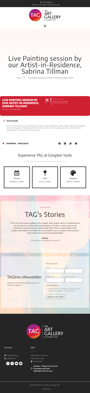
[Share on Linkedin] (65, 143)
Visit (45, 178)
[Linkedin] (20, 363)
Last (66, 267)
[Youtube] (16, 363)
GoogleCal (23, 143)
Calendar (11, 143)
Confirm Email (70, 277)
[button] (45, 26)
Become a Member (73, 182)
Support (73, 178)
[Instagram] (12, 363)
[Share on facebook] (59, 143)
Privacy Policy (70, 291)
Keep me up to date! (55, 297)
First (47, 267)
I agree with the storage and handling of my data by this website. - (64, 290)
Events (17, 178)
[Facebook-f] (8, 363)
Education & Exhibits (17, 182)
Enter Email (50, 277)
